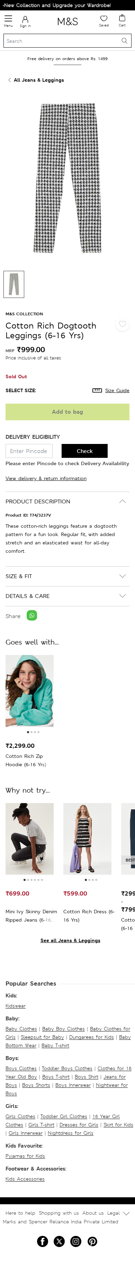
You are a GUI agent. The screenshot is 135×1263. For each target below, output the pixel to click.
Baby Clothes (21, 1029)
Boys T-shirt (56, 1077)
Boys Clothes (21, 1068)
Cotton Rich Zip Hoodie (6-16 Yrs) (26, 760)
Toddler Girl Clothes (63, 1116)
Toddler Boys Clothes (67, 1068)
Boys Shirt (86, 1077)
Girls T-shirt (41, 1125)
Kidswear (16, 1006)
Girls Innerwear (26, 1133)
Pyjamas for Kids (25, 1156)
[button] (28, 732)
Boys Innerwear (73, 1085)
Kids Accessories (25, 1179)
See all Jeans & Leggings (70, 940)
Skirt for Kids (118, 1125)
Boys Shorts (36, 1085)
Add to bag (67, 411)
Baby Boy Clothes (63, 1029)
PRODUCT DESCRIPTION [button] (38, 501)
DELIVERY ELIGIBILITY (33, 436)
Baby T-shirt (55, 1045)
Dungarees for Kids (91, 1037)
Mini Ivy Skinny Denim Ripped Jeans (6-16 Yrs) (31, 916)
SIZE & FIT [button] (19, 576)
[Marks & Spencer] (68, 26)
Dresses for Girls (79, 1125)
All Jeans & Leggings (39, 79)
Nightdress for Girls (70, 1133)
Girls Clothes (20, 1116)
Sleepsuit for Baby (42, 1037)
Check (85, 451)
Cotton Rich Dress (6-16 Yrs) (89, 915)
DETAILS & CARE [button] (28, 596)
